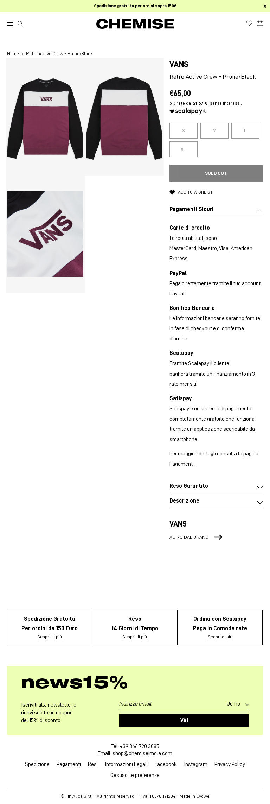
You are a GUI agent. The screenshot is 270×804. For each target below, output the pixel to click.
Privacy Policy (229, 764)
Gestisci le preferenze (135, 775)
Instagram (195, 764)
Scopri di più (49, 636)
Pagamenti (181, 464)
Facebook (166, 764)
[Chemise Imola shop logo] (135, 24)
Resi (93, 764)
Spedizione (37, 764)
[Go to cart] (260, 23)
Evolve (203, 795)
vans (178, 64)
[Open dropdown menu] (10, 24)
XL (183, 149)
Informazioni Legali (126, 764)
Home (13, 53)
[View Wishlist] (249, 23)
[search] (20, 24)
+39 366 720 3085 (139, 746)
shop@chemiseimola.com (142, 753)
